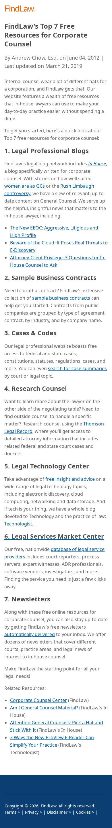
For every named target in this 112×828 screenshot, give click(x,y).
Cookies (83, 812)
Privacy (31, 812)
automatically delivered (29, 634)
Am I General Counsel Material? (44, 708)
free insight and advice (70, 479)
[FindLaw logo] (21, 9)
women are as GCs (24, 186)
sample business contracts (61, 298)
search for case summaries (77, 368)
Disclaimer (57, 812)
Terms (10, 812)
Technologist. (18, 524)
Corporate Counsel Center (38, 700)
